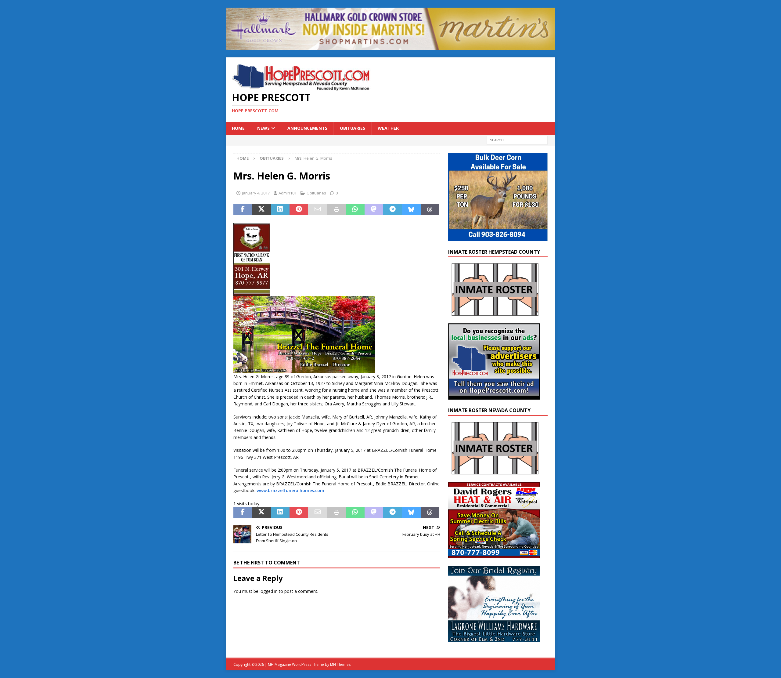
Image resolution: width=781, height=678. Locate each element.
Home (238, 128)
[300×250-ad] (494, 396)
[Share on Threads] (430, 209)
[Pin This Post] (299, 209)
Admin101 (288, 193)
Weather (388, 128)
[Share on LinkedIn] (280, 209)
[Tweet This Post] (261, 209)
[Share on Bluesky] (411, 209)
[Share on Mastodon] (374, 209)
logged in (269, 591)
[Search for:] (517, 140)
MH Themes (340, 664)
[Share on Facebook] (242, 209)
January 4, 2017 (256, 193)
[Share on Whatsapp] (355, 209)
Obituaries (352, 128)
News (263, 128)
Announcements (307, 128)
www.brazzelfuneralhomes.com (290, 490)
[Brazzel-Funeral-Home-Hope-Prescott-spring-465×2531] (304, 369)
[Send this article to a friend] (317, 209)
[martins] (390, 46)
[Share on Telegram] (392, 209)
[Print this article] (336, 209)
